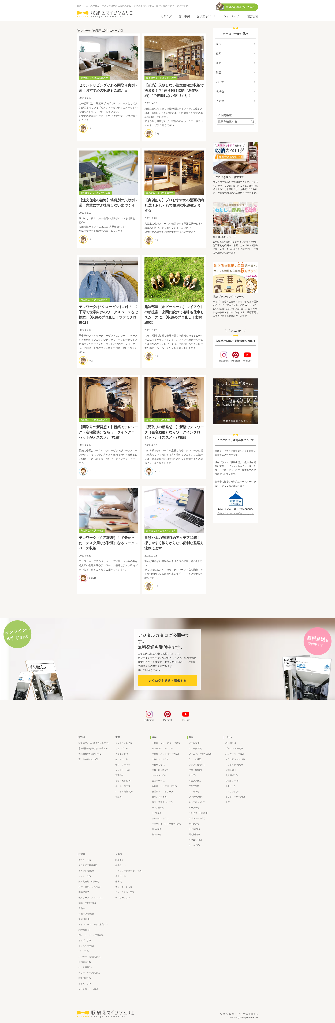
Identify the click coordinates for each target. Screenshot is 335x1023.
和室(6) (118, 797)
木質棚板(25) (231, 775)
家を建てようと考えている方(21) (94, 743)
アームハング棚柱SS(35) (200, 754)
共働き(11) (120, 865)
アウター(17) (85, 860)
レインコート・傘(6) (88, 989)
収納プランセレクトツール (228, 296)
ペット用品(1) (85, 967)
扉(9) (227, 802)
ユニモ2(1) (194, 791)
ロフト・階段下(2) (124, 791)
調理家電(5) (84, 930)
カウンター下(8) (159, 797)
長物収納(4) (230, 770)
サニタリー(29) (122, 765)
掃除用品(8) (84, 919)
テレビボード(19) (160, 759)
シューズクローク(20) (162, 748)
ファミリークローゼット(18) (128, 871)
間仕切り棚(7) (158, 765)
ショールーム (231, 16)
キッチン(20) (121, 759)
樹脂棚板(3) (230, 743)
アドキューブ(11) (197, 818)
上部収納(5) (194, 829)
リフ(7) (192, 775)
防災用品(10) (85, 978)
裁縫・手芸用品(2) (87, 903)
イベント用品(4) (86, 871)
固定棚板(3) (194, 834)
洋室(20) (119, 775)
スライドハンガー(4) (235, 759)
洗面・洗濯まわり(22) (162, 802)
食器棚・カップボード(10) (164, 786)
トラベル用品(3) (86, 946)
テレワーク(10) (122, 897)
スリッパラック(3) (234, 765)
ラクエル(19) (195, 759)
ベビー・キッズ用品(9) (89, 973)
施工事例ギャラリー (224, 236)
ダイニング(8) (121, 754)
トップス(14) (85, 940)
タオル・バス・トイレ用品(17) (93, 924)
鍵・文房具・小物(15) (89, 881)
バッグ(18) (84, 951)
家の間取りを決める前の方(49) (93, 748)
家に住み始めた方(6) (88, 759)
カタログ (166, 16)
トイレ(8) (156, 813)
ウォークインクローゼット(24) (166, 823)
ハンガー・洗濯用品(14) (90, 957)
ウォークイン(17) (123, 887)
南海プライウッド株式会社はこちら (235, 513)
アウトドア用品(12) (88, 865)
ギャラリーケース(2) (235, 797)
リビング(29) (121, 748)
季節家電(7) (84, 892)
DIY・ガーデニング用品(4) (91, 935)
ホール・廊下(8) (123, 786)
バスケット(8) (232, 791)
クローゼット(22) (160, 818)
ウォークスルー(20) (124, 892)
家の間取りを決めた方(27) (91, 754)
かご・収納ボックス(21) (90, 887)
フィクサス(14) (196, 797)
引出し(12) (230, 786)
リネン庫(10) (158, 807)
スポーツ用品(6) (86, 914)
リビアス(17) (195, 781)
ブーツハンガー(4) (234, 748)
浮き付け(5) (120, 876)
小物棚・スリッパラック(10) (165, 754)
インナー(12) (85, 876)
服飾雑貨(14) (85, 962)
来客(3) (118, 881)
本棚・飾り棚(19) (160, 770)
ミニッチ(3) (194, 845)
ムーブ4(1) (194, 807)
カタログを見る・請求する (228, 177)
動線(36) (119, 860)
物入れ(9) (156, 829)
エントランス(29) (123, 743)
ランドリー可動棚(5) (198, 813)
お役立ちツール (206, 16)
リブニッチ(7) (195, 840)
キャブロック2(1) (197, 802)
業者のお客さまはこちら (240, 7)
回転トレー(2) (232, 781)
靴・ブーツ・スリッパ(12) (91, 897)
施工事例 (184, 16)
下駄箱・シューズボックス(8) (166, 743)
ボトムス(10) (85, 983)
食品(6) (82, 908)
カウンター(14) (159, 775)
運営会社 (252, 16)
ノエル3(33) (194, 743)
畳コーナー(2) (158, 781)
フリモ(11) (194, 786)
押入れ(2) (156, 834)
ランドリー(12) (122, 770)
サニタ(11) (194, 823)
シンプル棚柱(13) (197, 765)
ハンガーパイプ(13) (234, 754)
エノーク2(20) (195, 748)
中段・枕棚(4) (195, 770)
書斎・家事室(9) (123, 781)
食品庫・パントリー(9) (162, 791)
